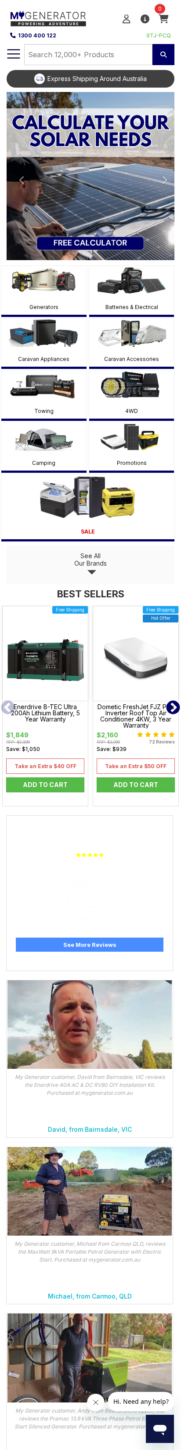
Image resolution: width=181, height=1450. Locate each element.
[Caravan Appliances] (44, 332)
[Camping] (44, 436)
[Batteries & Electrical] (132, 280)
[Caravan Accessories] (132, 332)
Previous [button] (8, 708)
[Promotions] (132, 436)
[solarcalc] (90, 176)
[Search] (163, 54)
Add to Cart (45, 784)
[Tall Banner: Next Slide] (161, 176)
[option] (90, 79)
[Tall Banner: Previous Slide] (19, 176)
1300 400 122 (37, 35)
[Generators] (44, 280)
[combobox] (88, 54)
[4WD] (132, 384)
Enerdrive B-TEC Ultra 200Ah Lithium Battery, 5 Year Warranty (45, 713)
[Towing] (44, 384)
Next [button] (173, 708)
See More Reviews (89, 944)
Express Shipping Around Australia (97, 78)
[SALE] (88, 496)
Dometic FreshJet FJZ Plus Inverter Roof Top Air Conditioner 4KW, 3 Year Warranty (136, 716)
